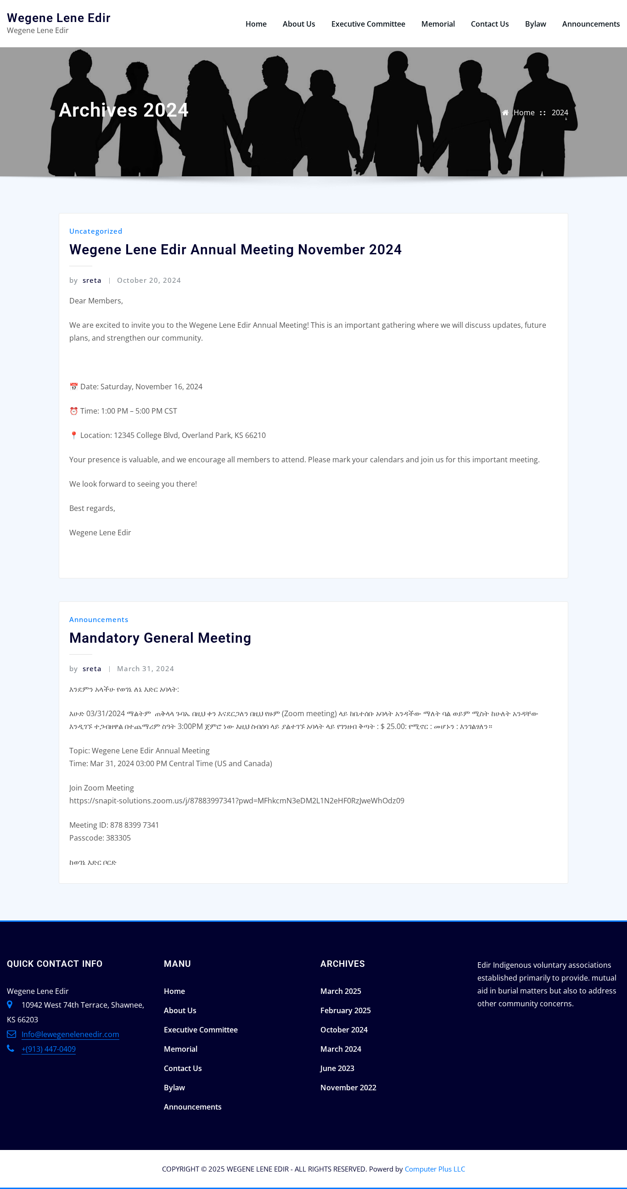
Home (256, 24)
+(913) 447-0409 (49, 1049)
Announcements (591, 24)
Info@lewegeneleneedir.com (70, 1034)
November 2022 (348, 1087)
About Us (299, 24)
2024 (560, 112)
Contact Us (490, 24)
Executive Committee (368, 24)
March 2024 (340, 1049)
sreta (85, 280)
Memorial (438, 24)
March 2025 (340, 991)
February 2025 (345, 1010)
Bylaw (535, 24)
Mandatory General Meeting (160, 638)
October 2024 (344, 1030)
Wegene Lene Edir (59, 18)
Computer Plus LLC (435, 1168)
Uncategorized (96, 231)
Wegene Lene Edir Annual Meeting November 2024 (235, 249)
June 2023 (337, 1068)
